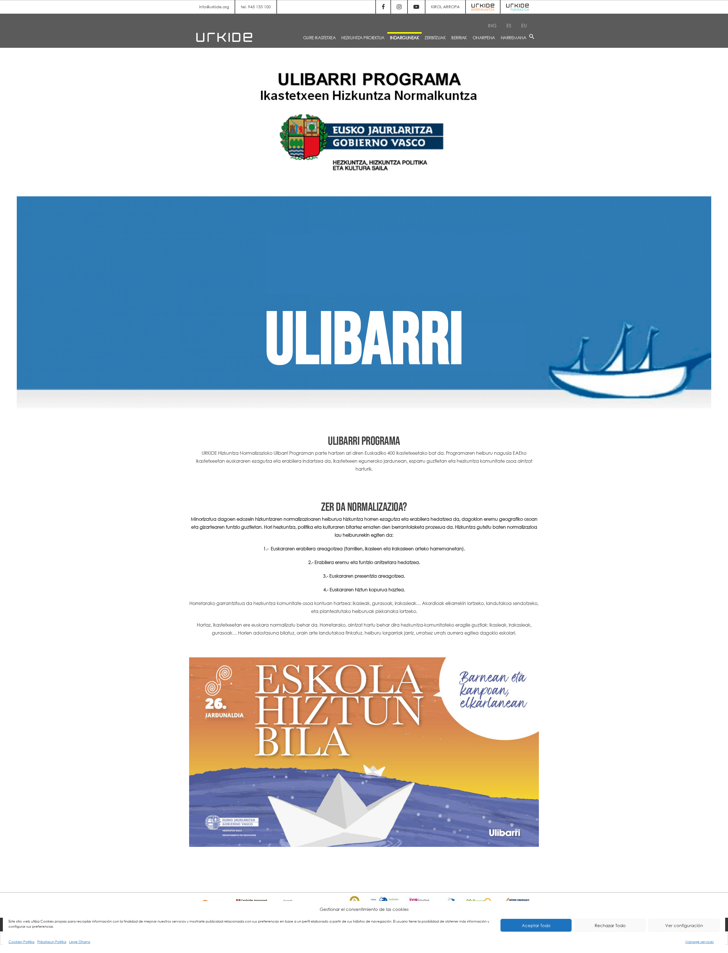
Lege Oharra (79, 941)
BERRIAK (459, 37)
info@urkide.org (214, 6)
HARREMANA (513, 37)
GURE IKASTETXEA (319, 37)
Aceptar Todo (536, 925)
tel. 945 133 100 (256, 6)
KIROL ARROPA (445, 6)
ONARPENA (484, 37)
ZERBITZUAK (435, 37)
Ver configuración (684, 925)
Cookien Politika (21, 941)
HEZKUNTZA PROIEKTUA (362, 37)
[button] (532, 37)
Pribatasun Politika (51, 941)
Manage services (699, 941)
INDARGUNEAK (404, 37)
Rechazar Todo (610, 925)
